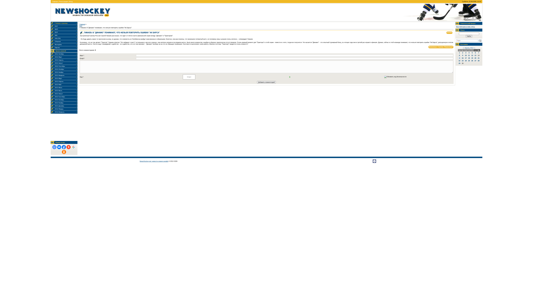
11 (469, 55)
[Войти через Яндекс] (68, 147)
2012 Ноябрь (59, 72)
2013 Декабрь (59, 106)
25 (469, 61)
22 (459, 61)
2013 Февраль (59, 75)
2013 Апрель (59, 81)
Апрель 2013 (469, 48)
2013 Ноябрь (59, 103)
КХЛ (80, 26)
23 (462, 61)
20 (475, 58)
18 (469, 58)
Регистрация (63, 1)
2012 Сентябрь (60, 66)
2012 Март (58, 57)
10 (466, 55)
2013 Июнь (58, 87)
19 (472, 58)
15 (459, 58)
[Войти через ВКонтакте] (59, 147)
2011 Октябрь (59, 54)
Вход (71, 1)
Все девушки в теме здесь (465, 27)
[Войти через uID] (54, 147)
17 (466, 58)
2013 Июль (58, 90)
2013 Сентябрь (60, 97)
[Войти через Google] (73, 147)
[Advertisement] (64, 127)
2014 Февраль (59, 112)
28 (478, 61)
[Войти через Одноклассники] (64, 152)
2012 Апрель (59, 60)
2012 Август (59, 63)
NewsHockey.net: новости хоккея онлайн (154, 161)
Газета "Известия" (445, 47)
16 (462, 58)
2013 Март (58, 78)
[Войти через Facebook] (64, 147)
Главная (55, 1)
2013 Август (59, 93)
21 (478, 58)
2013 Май (58, 84)
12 (472, 55)
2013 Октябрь (59, 100)
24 (466, 61)
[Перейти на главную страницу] (82, 17)
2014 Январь (59, 109)
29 (459, 63)
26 (472, 61)
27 (475, 61)
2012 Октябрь (59, 69)
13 (475, 55)
